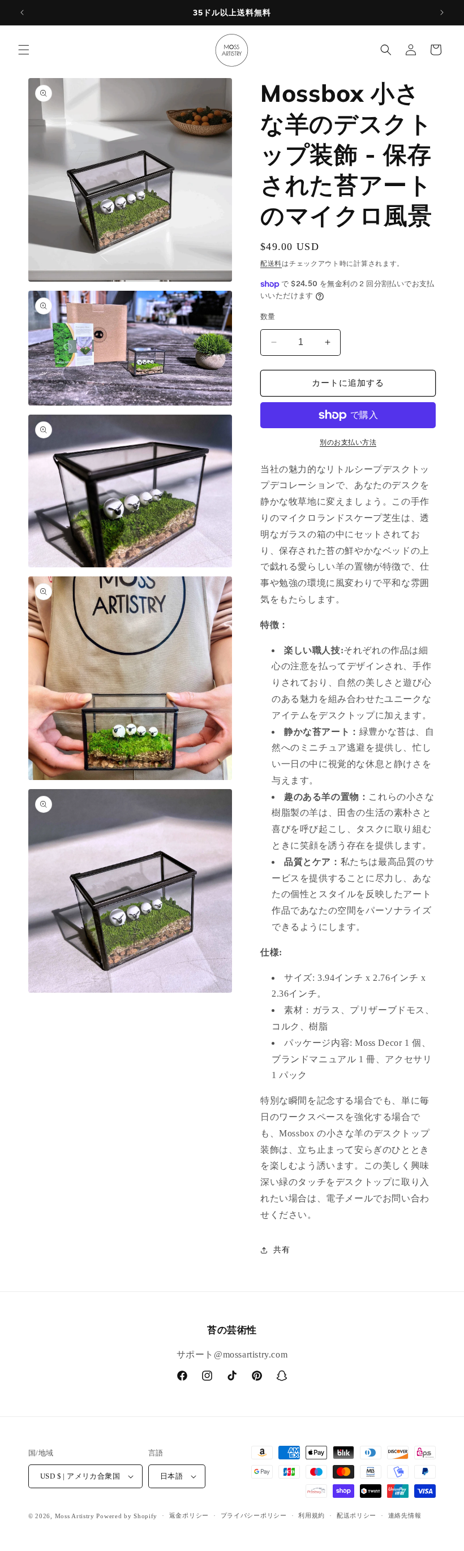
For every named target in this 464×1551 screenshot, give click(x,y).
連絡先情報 (405, 1515)
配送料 (271, 264)
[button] (23, 49)
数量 (268, 316)
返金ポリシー (189, 1515)
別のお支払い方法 (348, 442)
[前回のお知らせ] (22, 12)
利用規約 (311, 1515)
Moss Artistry (74, 1516)
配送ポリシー (356, 1515)
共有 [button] (281, 1250)
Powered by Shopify (126, 1516)
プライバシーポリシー (254, 1515)
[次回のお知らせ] (441, 12)
